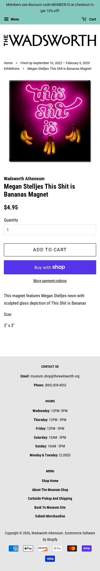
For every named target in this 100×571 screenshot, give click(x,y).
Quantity (11, 220)
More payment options (50, 280)
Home (8, 63)
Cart (92, 19)
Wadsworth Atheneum (47, 533)
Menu (14, 19)
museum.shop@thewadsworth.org (55, 376)
